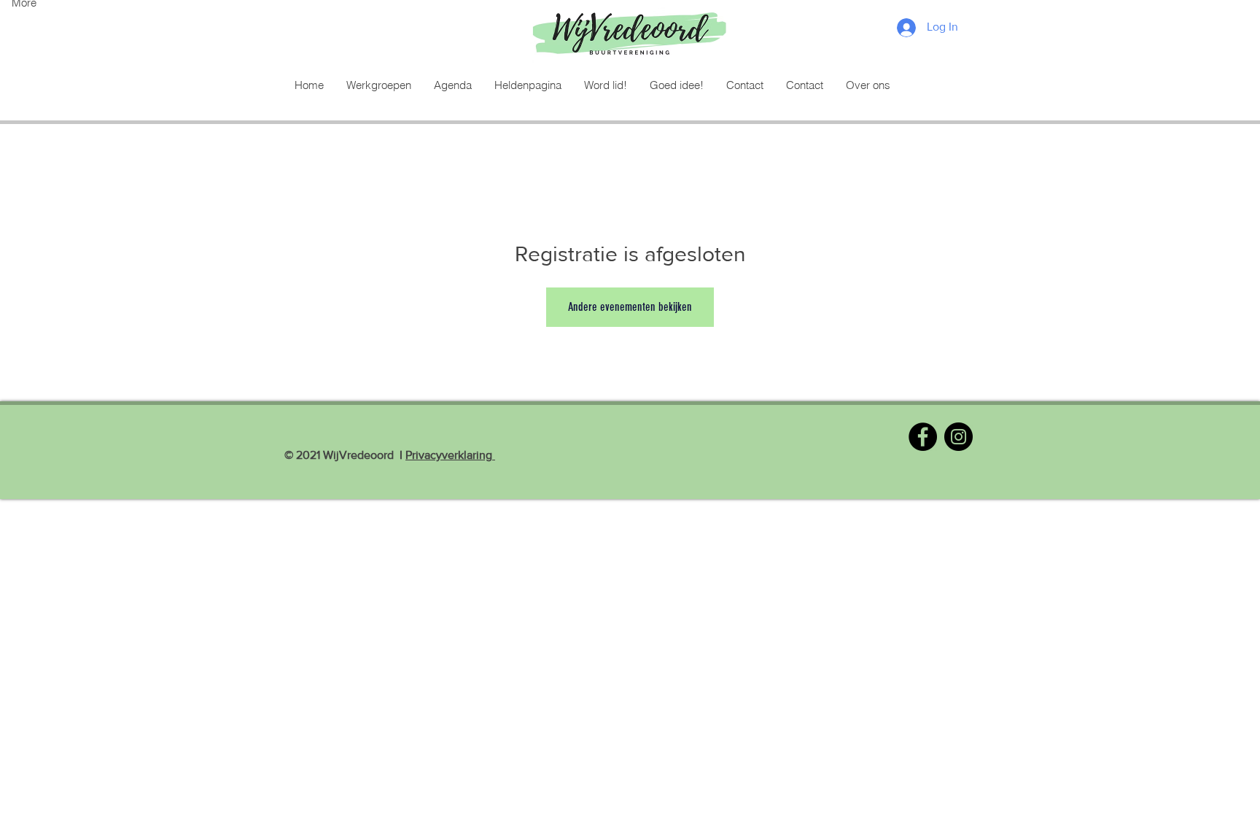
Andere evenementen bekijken (630, 307)
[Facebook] (923, 436)
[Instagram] (958, 436)
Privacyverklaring (450, 455)
